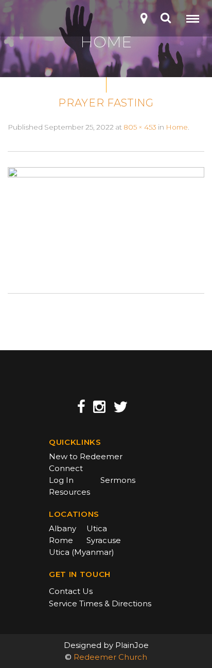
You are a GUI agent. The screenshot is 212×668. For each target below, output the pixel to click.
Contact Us (71, 591)
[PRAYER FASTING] (106, 222)
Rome (61, 540)
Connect (66, 468)
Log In (61, 480)
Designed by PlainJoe (106, 645)
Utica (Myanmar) (81, 552)
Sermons (117, 480)
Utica (96, 528)
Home (177, 127)
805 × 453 (139, 127)
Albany (62, 528)
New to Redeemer (85, 456)
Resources (69, 492)
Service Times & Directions (100, 603)
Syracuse (103, 540)
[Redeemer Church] (24, 21)
